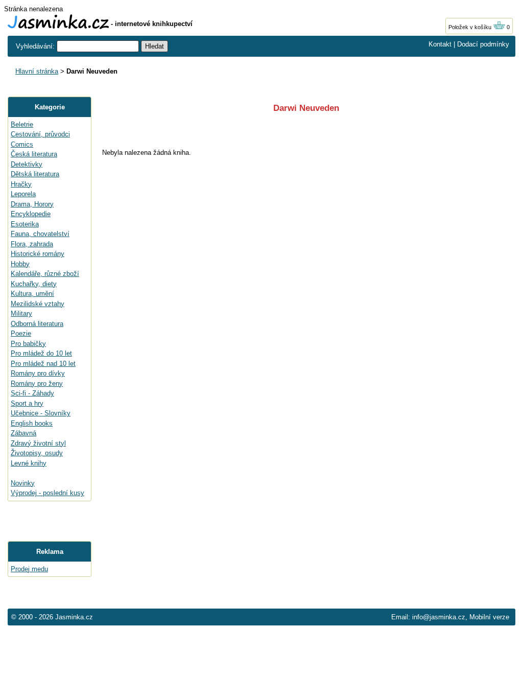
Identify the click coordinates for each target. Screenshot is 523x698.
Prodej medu (29, 569)
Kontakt (440, 44)
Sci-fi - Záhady (32, 393)
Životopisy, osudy (37, 453)
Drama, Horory (32, 204)
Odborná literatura (37, 324)
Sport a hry (27, 403)
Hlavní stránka (36, 71)
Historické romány (37, 254)
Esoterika (25, 224)
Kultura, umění (32, 293)
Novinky (23, 483)
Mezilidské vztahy (37, 304)
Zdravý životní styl (38, 443)
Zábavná (23, 433)
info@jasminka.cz (438, 617)
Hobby (20, 264)
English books (32, 423)
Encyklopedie (31, 214)
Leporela (23, 194)
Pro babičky (28, 343)
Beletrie (22, 124)
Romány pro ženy (37, 383)
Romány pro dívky (38, 373)
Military (21, 313)
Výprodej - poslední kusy (47, 493)
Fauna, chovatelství (40, 234)
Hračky (21, 184)
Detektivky (26, 164)
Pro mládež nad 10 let (43, 363)
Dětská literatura (35, 174)
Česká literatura (34, 154)
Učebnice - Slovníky (40, 413)
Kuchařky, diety (34, 284)
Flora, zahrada (32, 244)
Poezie (21, 333)
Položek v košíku (470, 27)
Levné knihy (28, 463)
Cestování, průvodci (40, 134)
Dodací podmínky (483, 44)
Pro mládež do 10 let (41, 353)
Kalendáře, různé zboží (45, 273)
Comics (22, 144)
